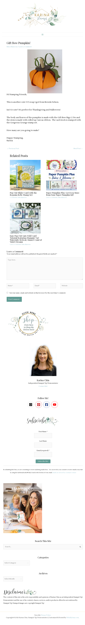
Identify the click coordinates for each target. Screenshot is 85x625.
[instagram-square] (31, 404)
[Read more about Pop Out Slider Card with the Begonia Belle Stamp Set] (26, 175)
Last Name (43, 441)
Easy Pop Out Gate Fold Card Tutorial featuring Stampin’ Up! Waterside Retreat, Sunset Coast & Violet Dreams (26, 238)
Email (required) (43, 450)
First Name (43, 432)
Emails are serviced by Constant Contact (64, 472)
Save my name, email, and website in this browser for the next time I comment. (38, 293)
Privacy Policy (46, 615)
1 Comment (13, 197)
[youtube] (55, 404)
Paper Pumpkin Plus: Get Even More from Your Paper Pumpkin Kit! (62, 193)
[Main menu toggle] (42, 34)
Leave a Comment (25, 47)
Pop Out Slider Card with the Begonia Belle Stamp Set (23, 193)
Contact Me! (43, 386)
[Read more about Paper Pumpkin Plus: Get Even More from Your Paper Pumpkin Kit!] (63, 175)
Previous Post (13, 148)
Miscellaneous (12, 47)
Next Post (78, 148)
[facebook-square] (47, 404)
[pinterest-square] (39, 404)
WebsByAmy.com (72, 618)
